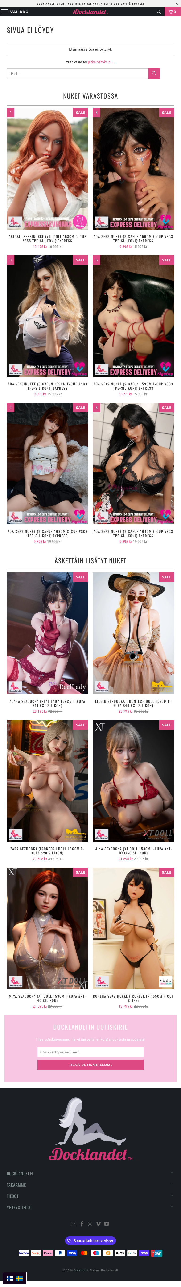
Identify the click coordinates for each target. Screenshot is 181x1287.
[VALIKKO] (3, 11)
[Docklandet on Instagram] (90, 1224)
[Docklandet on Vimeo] (98, 1224)
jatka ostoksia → (101, 62)
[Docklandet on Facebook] (82, 1224)
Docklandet (81, 1270)
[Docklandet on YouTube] (106, 1224)
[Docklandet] (90, 11)
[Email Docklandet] (74, 1224)
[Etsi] (158, 11)
